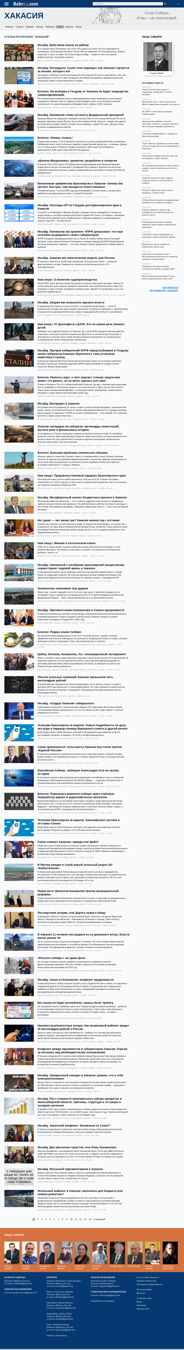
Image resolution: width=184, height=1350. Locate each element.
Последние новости (152, 83)
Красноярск (94, 84)
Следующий (99, 1219)
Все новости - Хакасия (164, 290)
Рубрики (30, 27)
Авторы (39, 27)
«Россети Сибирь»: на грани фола (61, 958)
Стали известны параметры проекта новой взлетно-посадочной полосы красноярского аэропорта (160, 145)
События (59, 738)
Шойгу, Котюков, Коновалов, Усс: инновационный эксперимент (82, 654)
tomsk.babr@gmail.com (65, 1330)
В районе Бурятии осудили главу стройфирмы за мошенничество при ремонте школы (157, 212)
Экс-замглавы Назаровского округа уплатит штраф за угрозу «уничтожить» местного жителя (160, 168)
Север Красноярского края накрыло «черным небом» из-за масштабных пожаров (157, 180)
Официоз (56, 107)
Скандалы (76, 60)
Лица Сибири (152, 36)
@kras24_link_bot (63, 1305)
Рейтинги (50, 27)
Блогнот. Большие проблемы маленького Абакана (73, 452)
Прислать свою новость (57, 1336)
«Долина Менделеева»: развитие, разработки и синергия (77, 160)
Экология (61, 445)
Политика (68, 60)
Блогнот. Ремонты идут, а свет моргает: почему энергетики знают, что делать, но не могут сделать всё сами (79, 379)
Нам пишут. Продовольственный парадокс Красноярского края (82, 475)
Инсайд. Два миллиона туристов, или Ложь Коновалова (77, 1147)
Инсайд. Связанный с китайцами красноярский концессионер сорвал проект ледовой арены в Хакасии (81, 566)
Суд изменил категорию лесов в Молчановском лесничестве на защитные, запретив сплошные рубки (160, 256)
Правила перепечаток (146, 1281)
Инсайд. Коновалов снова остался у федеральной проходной (81, 114)
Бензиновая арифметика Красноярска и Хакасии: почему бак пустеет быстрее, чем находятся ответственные (80, 185)
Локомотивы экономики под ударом (63, 588)
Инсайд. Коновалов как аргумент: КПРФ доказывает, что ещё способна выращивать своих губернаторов (80, 233)
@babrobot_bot (106, 1284)
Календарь (141, 1305)
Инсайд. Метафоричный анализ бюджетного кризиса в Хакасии (82, 497)
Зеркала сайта (143, 1309)
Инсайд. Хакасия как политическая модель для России (76, 257)
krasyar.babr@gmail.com (65, 1308)
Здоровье (56, 295)
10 (71, 1219)
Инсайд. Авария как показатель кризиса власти (71, 302)
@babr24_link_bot (22, 1281)
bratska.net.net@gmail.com (25, 1293)
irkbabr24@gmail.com (64, 1297)
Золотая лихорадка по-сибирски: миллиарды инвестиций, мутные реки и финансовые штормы (78, 428)
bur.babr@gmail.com (64, 1286)
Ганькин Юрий (156, 73)
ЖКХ (55, 315)
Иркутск (91, 445)
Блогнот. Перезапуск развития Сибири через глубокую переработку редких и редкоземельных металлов (76, 795)
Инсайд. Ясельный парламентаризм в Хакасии (70, 1169)
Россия (84, 250)
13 (85, 1219)
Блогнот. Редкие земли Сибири (59, 632)
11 (76, 1219)
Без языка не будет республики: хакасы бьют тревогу (75, 1002)
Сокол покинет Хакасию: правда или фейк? (68, 841)
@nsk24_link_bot (63, 1316)
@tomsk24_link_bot (64, 1327)
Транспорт (76, 84)
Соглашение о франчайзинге (149, 1284)
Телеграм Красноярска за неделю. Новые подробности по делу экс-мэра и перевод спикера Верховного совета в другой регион (82, 727)
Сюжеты (19, 27)
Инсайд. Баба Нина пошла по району (63, 45)
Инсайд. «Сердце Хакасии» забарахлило (66, 703)
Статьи (60, 27)
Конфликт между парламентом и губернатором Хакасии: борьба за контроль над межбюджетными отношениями (82, 1050)
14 (90, 1219)
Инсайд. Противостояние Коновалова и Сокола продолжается (81, 610)
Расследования (66, 197)
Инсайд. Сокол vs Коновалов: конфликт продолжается (76, 979)
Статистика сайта (144, 1298)
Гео (65, 950)
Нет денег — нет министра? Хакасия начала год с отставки (79, 520)
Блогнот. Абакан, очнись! (55, 137)
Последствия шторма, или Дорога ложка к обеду (72, 912)
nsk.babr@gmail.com (64, 1319)
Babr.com (25, 4)
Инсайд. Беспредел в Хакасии (59, 403)
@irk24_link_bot (63, 1294)
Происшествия (71, 581)
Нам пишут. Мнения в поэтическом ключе (67, 543)
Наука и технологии (60, 644)
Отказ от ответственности (148, 1277)
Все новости (170, 288)
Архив (78, 27)
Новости (69, 27)
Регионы (9, 27)
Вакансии (141, 1293)
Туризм (64, 153)
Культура (55, 1018)
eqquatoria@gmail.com (109, 1286)
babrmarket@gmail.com (109, 1295)
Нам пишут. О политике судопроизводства (67, 279)
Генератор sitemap (61, 1345)
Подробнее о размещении (102, 1301)
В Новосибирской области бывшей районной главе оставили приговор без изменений (159, 224)
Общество (58, 60)
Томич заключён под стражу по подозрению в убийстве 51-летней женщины (157, 91)
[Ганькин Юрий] (157, 58)
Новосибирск (76, 1118)
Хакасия (84, 60)
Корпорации (57, 176)
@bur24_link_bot (63, 1284)
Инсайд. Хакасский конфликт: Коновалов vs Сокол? (74, 1125)
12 (80, 1219)
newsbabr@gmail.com (22, 1284)
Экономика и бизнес (86, 644)
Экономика (67, 130)
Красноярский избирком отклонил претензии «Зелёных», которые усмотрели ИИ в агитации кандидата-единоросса (160, 123)
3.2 (20, 1345)
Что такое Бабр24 (144, 1290)
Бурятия (101, 970)
